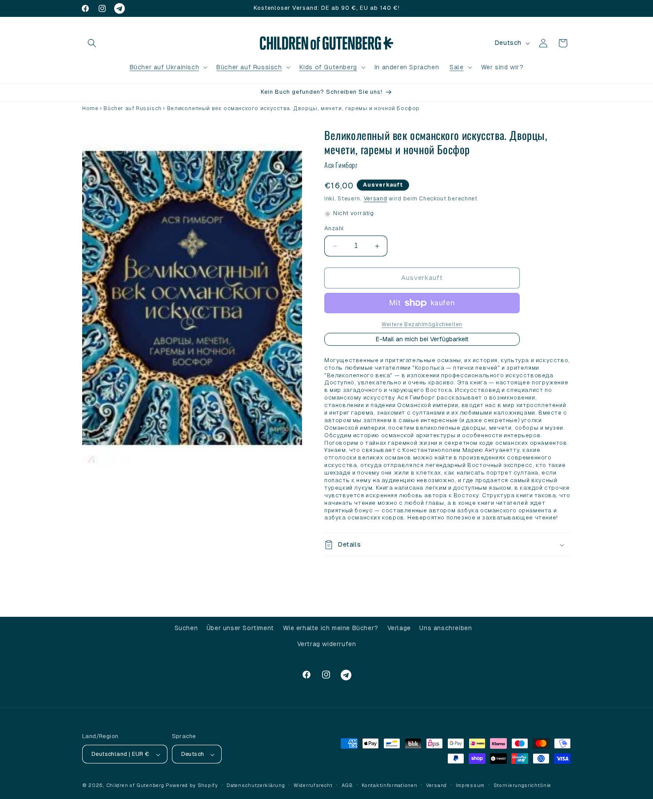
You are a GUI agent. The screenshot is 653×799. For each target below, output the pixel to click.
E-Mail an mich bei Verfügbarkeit (422, 339)
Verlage (399, 627)
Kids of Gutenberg (328, 67)
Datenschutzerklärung (256, 785)
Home (90, 108)
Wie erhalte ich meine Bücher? (330, 627)
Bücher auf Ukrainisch (164, 67)
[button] (92, 43)
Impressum (470, 785)
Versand (375, 199)
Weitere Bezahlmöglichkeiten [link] (422, 324)
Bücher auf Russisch (249, 67)
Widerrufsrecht (313, 785)
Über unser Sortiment (240, 627)
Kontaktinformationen (389, 785)
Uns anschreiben (445, 627)
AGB (347, 785)
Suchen (186, 627)
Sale (456, 67)
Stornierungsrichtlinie (522, 785)
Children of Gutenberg (135, 785)
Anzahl (334, 228)
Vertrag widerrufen (326, 643)
